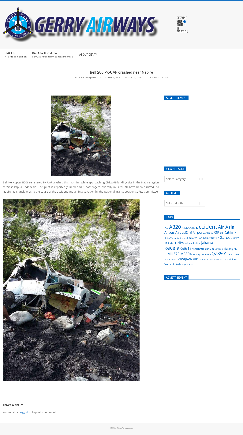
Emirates (192, 238)
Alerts (132, 77)
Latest (140, 77)
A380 (192, 227)
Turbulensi (213, 259)
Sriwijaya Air (187, 259)
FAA (200, 238)
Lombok (219, 249)
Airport (198, 232)
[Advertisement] (202, 131)
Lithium (209, 248)
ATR (216, 232)
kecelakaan (177, 247)
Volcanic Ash (172, 264)
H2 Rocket (169, 243)
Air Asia (226, 227)
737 (166, 227)
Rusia (167, 259)
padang (196, 254)
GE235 (236, 238)
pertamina (206, 254)
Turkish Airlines (228, 259)
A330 (185, 227)
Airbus (169, 232)
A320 (175, 226)
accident (163, 77)
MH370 (173, 253)
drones (183, 238)
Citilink (230, 232)
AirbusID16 (183, 232)
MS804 (186, 253)
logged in (25, 412)
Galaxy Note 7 (211, 238)
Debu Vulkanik (171, 238)
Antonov (208, 233)
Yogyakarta (187, 264)
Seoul (173, 259)
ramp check (233, 254)
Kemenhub (198, 248)
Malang (228, 248)
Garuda (226, 237)
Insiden (196, 243)
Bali (222, 232)
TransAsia (203, 259)
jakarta (207, 242)
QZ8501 (219, 253)
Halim (179, 243)
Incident (189, 243)
